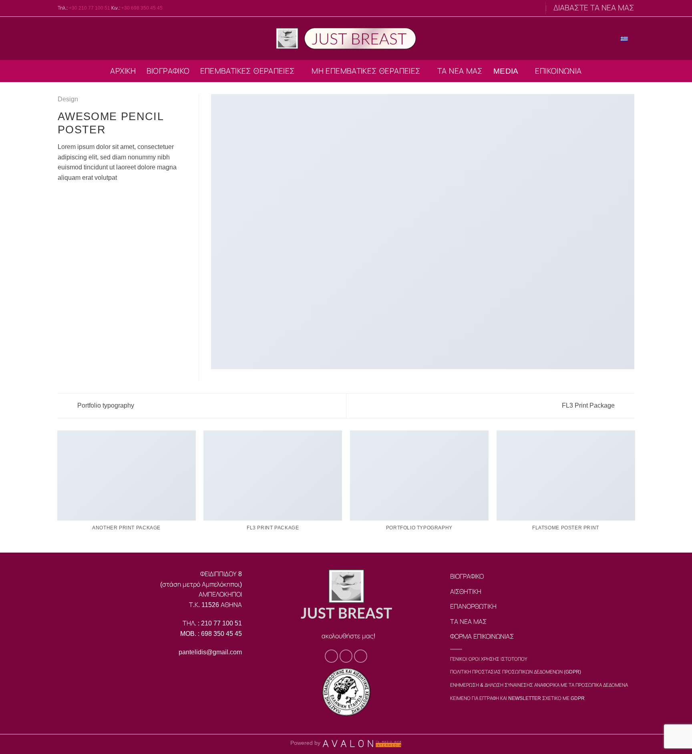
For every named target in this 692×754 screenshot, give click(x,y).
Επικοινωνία (558, 71)
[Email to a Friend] (82, 196)
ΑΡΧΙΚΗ (123, 71)
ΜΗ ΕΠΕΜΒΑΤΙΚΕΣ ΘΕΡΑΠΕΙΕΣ (366, 71)
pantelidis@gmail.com (210, 652)
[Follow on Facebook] (519, 8)
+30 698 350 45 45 (142, 8)
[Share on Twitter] (72, 196)
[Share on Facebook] (62, 196)
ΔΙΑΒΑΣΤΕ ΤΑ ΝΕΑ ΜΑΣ (593, 8)
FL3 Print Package (589, 405)
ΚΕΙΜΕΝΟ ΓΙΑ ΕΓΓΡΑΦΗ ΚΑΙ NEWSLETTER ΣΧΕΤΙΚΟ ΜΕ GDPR (517, 698)
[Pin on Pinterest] (92, 196)
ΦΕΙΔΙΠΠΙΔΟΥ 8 (221, 574)
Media (506, 71)
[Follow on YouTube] (535, 8)
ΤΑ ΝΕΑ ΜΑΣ (460, 71)
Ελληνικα (603, 38)
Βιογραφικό (168, 71)
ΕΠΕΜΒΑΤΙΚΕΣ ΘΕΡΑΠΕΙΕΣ (247, 71)
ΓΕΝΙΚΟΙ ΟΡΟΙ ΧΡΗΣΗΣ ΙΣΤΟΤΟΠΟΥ (488, 659)
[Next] (634, 491)
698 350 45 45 (220, 633)
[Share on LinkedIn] (102, 196)
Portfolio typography (105, 405)
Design (68, 99)
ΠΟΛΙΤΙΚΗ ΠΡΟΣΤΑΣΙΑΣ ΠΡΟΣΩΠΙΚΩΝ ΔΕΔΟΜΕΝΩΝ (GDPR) (515, 672)
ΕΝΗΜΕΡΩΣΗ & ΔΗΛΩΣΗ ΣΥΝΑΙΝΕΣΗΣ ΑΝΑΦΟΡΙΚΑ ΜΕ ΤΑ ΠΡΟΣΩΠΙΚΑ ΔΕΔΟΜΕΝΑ (539, 685)
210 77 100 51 (221, 623)
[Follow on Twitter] (527, 8)
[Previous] (58, 491)
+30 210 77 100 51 (89, 8)
